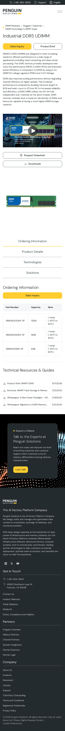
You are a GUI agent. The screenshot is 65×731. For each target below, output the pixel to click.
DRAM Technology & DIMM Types (21, 29)
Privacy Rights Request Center (28, 720)
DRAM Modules (12, 25)
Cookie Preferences (12, 723)
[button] (57, 2)
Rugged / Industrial (32, 25)
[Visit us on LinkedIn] (6, 563)
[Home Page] (12, 11)
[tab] (32, 241)
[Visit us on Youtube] (18, 563)
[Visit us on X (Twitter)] (12, 563)
